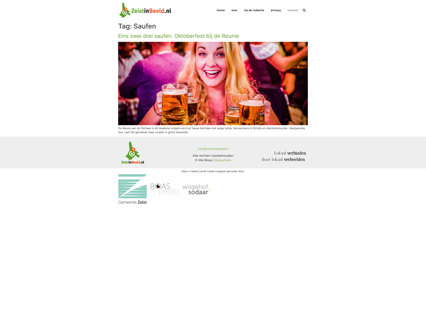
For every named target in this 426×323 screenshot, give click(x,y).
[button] (304, 10)
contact (293, 10)
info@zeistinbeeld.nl (213, 149)
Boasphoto (223, 160)
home (221, 10)
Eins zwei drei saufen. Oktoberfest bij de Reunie (178, 36)
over (234, 10)
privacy (276, 10)
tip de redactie (254, 10)
